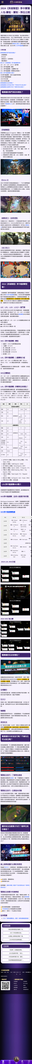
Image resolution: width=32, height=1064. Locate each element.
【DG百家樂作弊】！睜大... (16, 953)
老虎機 (14, 972)
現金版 (24, 985)
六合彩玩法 (15, 985)
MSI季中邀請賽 (10, 295)
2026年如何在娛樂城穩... (16, 939)
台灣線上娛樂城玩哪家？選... (16, 936)
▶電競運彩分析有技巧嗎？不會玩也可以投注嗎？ (14, 85)
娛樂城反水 (25, 987)
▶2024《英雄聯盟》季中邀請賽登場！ (11, 63)
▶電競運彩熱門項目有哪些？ (8, 53)
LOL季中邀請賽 (19, 45)
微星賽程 (20, 314)
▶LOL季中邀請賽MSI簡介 (7, 73)
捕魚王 (23, 972)
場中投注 (15, 983)
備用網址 (2, 976)
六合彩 (11, 972)
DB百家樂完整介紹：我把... (16, 957)
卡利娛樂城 (5, 909)
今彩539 (6, 867)
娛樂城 (2, 972)
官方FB (30, 972)
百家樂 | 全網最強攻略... (16, 950)
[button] (2, 2)
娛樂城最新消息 (26, 989)
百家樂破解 (15, 981)
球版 (8, 972)
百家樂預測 (25, 981)
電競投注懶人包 (17, 43)
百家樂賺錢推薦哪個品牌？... (16, 960)
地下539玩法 (25, 983)
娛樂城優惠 (27, 972)
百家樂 (5, 972)
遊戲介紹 (15, 989)
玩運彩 (12, 778)
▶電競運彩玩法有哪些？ (7, 83)
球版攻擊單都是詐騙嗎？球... (16, 929)
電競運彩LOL (8, 104)
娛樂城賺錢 (15, 987)
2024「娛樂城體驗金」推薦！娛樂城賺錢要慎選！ (16, 918)
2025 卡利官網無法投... (16, 933)
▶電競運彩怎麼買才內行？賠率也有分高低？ (12, 87)
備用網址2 (5, 976)
